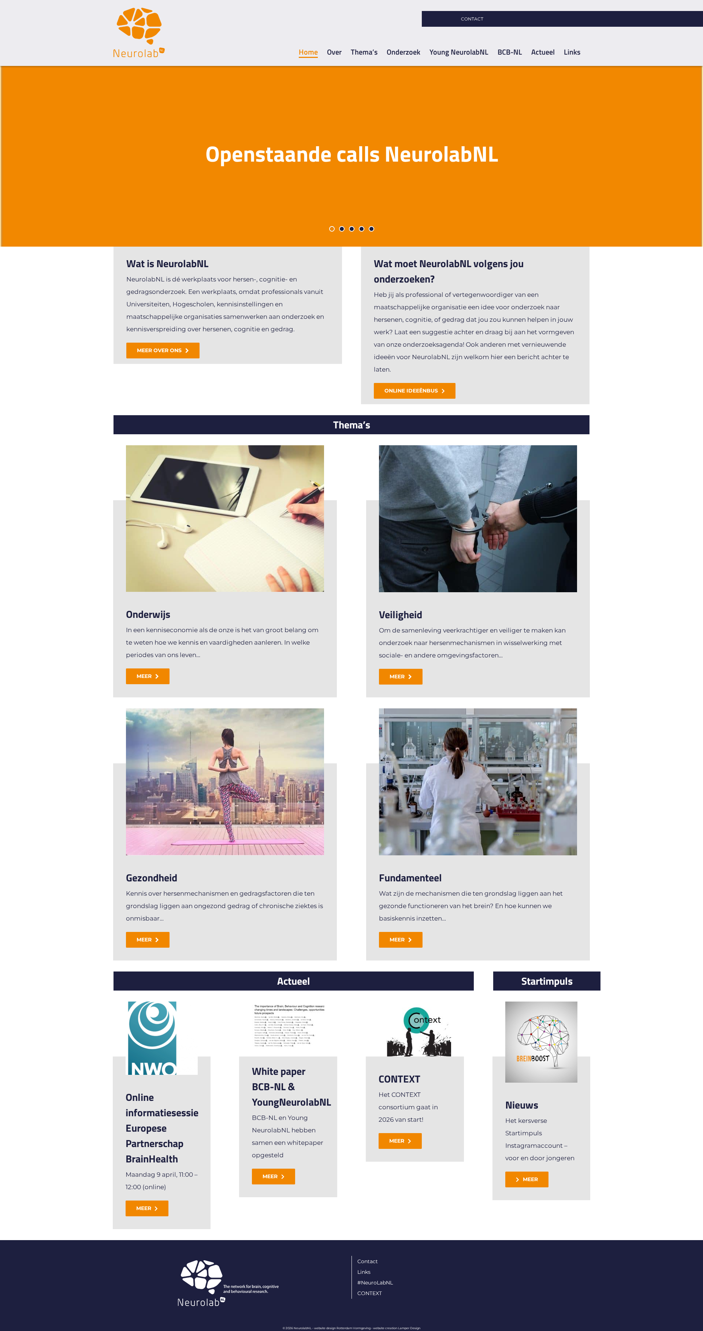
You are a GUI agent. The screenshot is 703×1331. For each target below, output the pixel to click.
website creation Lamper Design (396, 1328)
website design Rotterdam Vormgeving (342, 1328)
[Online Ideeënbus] (351, 156)
